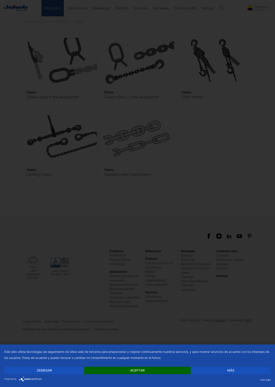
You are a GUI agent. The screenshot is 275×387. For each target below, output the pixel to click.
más (230, 370)
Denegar (44, 370)
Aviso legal (265, 379)
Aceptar (137, 370)
